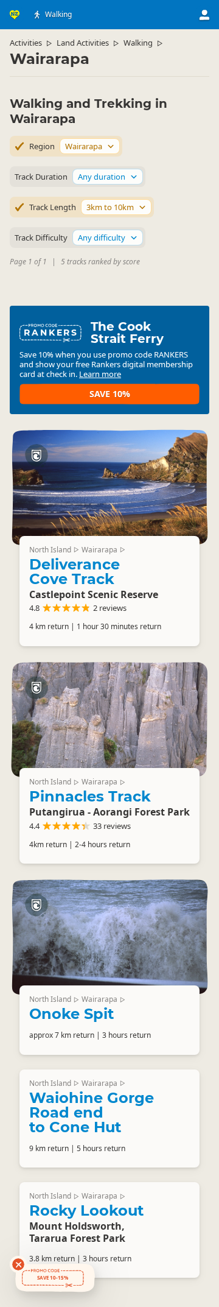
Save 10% (109, 394)
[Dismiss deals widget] (18, 1264)
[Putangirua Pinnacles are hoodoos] (109, 719)
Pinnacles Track (90, 796)
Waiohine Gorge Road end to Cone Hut (91, 1112)
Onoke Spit (71, 1014)
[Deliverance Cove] (109, 487)
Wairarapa (99, 549)
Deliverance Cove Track (74, 571)
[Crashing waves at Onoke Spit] (109, 936)
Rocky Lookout (86, 1210)
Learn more (100, 373)
